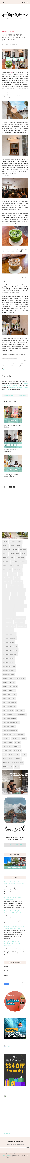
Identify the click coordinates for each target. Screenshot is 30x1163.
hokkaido (14, 561)
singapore (5, 597)
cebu (12, 545)
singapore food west (8, 662)
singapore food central (9, 634)
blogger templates (10, 1157)
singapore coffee (7, 618)
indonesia (12, 565)
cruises (18, 545)
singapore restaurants (8, 714)
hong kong (23, 561)
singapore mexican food (9, 706)
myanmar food (6, 589)
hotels (4, 565)
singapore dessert (7, 622)
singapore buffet (7, 610)
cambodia (5, 545)
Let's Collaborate (15, 845)
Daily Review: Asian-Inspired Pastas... (12, 426)
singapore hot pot (20, 678)
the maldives (16, 746)
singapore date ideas (20, 618)
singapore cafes (19, 610)
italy (4, 569)
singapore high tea (7, 678)
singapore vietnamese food (10, 730)
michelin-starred (17, 581)
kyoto (20, 573)
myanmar (20, 585)
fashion (5, 553)
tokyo (4, 754)
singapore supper (22, 714)
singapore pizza (20, 710)
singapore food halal (8, 642)
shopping (21, 593)
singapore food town (8, 658)
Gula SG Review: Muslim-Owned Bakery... (11, 475)
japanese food (17, 569)
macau (10, 577)
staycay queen (15, 738)
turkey (17, 754)
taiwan (10, 742)
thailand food (6, 746)
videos (4, 758)
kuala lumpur (12, 573)
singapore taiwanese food (9, 718)
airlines (5, 541)
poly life (14, 593)
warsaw (18, 758)
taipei (4, 742)
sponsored (21, 734)
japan (9, 569)
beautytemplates (6, 1155)
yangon (17, 766)
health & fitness (20, 557)
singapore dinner (19, 622)
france (23, 553)
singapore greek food (8, 674)
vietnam (11, 758)
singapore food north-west (10, 650)
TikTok (26, 387)
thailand (17, 742)
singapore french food (9, 666)
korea (4, 573)
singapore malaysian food (9, 702)
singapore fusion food (8, 670)
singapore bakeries (7, 601)
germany (5, 557)
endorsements (6, 549)
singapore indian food (8, 682)
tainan (24, 738)
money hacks (11, 585)
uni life (24, 754)
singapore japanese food (9, 694)
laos (4, 577)
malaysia (17, 577)
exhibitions (23, 549)
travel (10, 754)
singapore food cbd (8, 630)
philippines (22, 589)
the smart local (7, 750)
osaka (15, 589)
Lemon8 (20, 387)
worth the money (7, 766)
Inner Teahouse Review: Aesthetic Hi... (11, 450)
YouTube (6, 389)
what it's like (6, 762)
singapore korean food (9, 698)
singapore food (22, 626)
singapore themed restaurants (10, 722)
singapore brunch (8, 31)
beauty (19, 541)
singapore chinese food (9, 614)
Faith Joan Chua (7, 44)
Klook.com (7, 1133)
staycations (6, 738)
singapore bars (19, 601)
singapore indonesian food (10, 686)
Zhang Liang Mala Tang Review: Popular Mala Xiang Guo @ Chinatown (13, 944)
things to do (17, 750)
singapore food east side (9, 638)
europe (15, 549)
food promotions (14, 553)
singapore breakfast (8, 606)
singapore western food (9, 734)
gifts (12, 557)
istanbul (19, 565)
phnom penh (6, 593)
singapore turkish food (9, 726)
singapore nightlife (8, 710)
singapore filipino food (9, 626)
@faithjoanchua (13, 387)
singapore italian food (8, 690)
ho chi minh (6, 561)
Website (4, 370)
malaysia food (6, 581)
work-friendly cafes (17, 762)
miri (4, 585)
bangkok (12, 541)
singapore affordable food (18, 597)
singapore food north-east (10, 646)
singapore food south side (9, 654)
